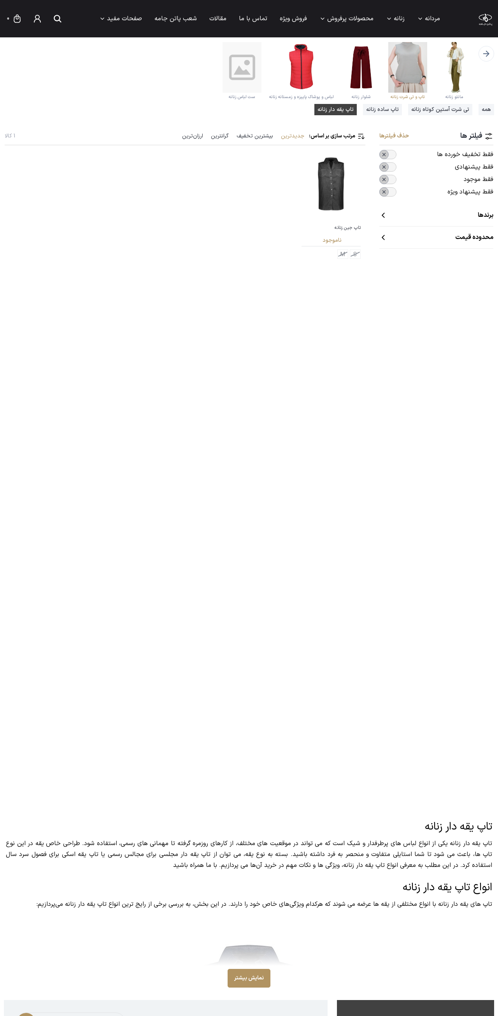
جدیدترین (292, 136)
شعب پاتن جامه (175, 18)
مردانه (432, 18)
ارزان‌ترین (192, 136)
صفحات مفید (124, 18)
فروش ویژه (293, 18)
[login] (37, 18)
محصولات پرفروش (350, 18)
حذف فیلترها (394, 136)
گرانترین (220, 136)
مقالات (217, 18)
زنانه (399, 18)
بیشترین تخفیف (255, 136)
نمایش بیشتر (249, 978)
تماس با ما (253, 18)
